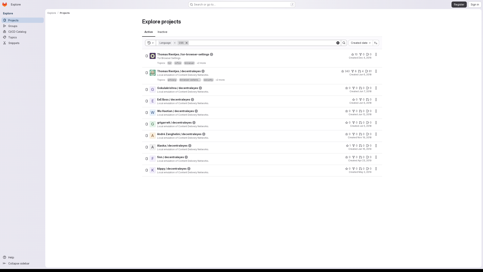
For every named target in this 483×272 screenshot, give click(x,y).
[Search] (344, 43)
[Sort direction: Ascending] (376, 43)
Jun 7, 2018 (365, 91)
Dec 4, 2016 (364, 57)
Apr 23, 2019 (364, 160)
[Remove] (186, 43)
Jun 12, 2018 (364, 114)
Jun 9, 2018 (365, 102)
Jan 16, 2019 (364, 149)
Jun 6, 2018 (365, 74)
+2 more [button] (201, 63)
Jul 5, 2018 (365, 125)
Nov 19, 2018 (364, 137)
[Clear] (338, 43)
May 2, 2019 (364, 172)
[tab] (148, 32)
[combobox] (360, 43)
